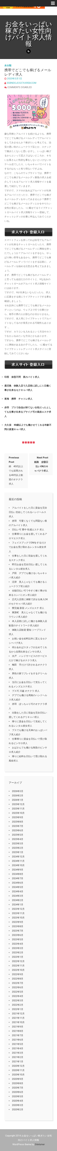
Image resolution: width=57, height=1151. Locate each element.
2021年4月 (17, 1048)
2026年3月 (17, 791)
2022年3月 (17, 1000)
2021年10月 (18, 1022)
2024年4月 (17, 891)
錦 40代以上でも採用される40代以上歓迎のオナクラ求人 (16, 470)
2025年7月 (17, 826)
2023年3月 (17, 948)
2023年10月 (18, 917)
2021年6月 (17, 1039)
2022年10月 (18, 970)
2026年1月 (17, 800)
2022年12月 (18, 961)
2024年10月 (18, 865)
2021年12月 (18, 1013)
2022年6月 (17, 987)
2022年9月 (17, 974)
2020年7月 (17, 1087)
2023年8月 (17, 926)
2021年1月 (17, 1061)
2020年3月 (17, 1105)
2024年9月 (17, 869)
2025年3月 (17, 843)
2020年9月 (17, 1079)
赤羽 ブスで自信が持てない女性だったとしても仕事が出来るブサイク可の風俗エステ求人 (27, 412)
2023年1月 (17, 957)
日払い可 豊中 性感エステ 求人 (28, 529)
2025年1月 (17, 852)
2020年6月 (17, 1092)
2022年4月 (17, 996)
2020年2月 (17, 1109)
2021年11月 (18, 1018)
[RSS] (28, 51)
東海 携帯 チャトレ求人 (18, 398)
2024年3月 (17, 895)
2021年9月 (17, 1026)
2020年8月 (17, 1083)
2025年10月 (18, 813)
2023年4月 (17, 943)
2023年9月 (17, 922)
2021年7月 (17, 1035)
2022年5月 (17, 991)
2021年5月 (17, 1044)
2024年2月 (17, 900)
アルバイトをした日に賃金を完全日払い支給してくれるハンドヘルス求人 (28, 512)
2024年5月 (17, 887)
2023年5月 (17, 939)
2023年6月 (17, 935)
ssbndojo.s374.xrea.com (21, 83)
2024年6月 (17, 882)
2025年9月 (17, 817)
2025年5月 (17, 834)
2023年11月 (18, 913)
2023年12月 (18, 909)
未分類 (7, 65)
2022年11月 (18, 965)
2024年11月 (18, 861)
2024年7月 (17, 878)
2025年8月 (17, 821)
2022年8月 (17, 978)
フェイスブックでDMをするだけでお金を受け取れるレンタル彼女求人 (27, 547)
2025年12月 (18, 804)
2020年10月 (18, 1074)
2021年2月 (17, 1057)
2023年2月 (17, 952)
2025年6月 (17, 830)
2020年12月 (18, 1066)
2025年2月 (17, 847)
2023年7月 (17, 930)
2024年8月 (17, 874)
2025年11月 (18, 808)
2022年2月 (17, 1004)
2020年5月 (17, 1096)
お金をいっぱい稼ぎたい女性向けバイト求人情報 (28, 34)
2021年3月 (17, 1052)
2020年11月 (18, 1070)
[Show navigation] (54, 3)
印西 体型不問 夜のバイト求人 (21, 377)
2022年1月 (17, 1009)
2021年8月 (17, 1031)
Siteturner (40, 1144)
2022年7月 (17, 983)
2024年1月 (17, 904)
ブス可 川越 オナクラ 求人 (25, 691)
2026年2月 (17, 795)
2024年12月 (18, 856)
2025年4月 (17, 839)
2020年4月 (17, 1100)
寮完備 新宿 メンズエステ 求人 (28, 608)
